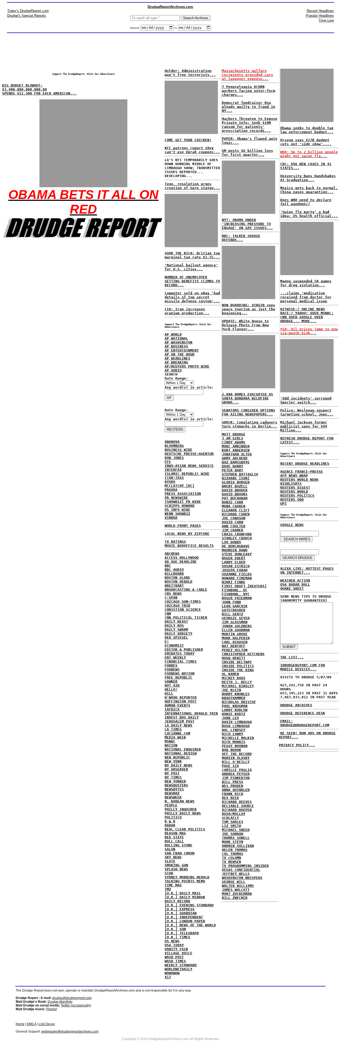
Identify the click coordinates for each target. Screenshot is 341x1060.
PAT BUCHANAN (234, 498)
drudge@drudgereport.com (72, 998)
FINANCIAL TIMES (181, 661)
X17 (168, 977)
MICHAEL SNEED (236, 830)
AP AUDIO (173, 370)
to (176, 28)
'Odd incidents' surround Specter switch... (305, 400)
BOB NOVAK (231, 750)
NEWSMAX (172, 793)
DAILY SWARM (176, 629)
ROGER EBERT (233, 558)
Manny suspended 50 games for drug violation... (305, 283)
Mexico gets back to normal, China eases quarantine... (309, 190)
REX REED (230, 798)
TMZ (168, 889)
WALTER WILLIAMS (238, 886)
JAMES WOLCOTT (236, 890)
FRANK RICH (232, 794)
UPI (283, 503)
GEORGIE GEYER (236, 618)
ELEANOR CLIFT (236, 510)
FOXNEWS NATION (179, 673)
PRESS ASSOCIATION (183, 494)
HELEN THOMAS (234, 850)
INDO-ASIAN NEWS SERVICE (189, 466)
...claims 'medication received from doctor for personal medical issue (305, 297)
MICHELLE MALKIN (238, 738)
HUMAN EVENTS (177, 705)
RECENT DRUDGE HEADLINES (304, 464)
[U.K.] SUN (175, 929)
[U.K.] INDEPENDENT (184, 917)
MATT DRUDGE (233, 434)
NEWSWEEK (173, 797)
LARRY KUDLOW (234, 710)
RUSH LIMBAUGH (236, 726)
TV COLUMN (231, 858)
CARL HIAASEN (234, 642)
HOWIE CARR (232, 502)
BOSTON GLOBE (177, 578)
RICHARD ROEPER (237, 810)
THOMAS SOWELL (236, 838)
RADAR (170, 825)
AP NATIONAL (176, 338)
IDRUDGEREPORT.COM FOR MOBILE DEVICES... (302, 667)
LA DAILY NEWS (178, 725)
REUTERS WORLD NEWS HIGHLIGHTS (299, 482)
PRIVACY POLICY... (297, 745)
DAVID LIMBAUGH (237, 722)
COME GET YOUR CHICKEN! (188, 140)
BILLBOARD (174, 574)
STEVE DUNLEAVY (237, 554)
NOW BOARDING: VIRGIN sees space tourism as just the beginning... (248, 309)
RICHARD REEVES (237, 802)
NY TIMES (173, 777)
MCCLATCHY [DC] (179, 486)
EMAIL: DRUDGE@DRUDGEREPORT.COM (304, 723)
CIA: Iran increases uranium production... (187, 311)
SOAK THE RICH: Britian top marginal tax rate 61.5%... (192, 255)
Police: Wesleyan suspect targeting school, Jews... (307, 412)
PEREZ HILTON (234, 650)
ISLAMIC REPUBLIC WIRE (187, 474)
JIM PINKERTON (236, 778)
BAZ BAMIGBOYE (236, 462)
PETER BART (232, 470)
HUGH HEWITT (233, 658)
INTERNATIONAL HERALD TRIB (191, 713)
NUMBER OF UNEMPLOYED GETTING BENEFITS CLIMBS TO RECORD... (192, 281)
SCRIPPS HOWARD (179, 506)
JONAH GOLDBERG (237, 626)
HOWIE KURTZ (233, 714)
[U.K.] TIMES (177, 937)
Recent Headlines (320, 11)
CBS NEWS (173, 594)
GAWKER (171, 681)
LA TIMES (173, 729)
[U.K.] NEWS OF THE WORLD (190, 925)
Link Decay (47, 1024)
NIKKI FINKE (233, 582)
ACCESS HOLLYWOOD (182, 558)
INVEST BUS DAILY (182, 717)
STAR (169, 873)
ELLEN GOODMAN (236, 630)
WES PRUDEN (232, 786)
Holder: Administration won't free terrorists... (190, 73)
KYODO (170, 482)
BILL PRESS (232, 782)
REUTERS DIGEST (295, 488)
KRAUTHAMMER (233, 698)
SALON (170, 849)
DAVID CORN (232, 522)
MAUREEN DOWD (234, 550)
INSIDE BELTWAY (237, 662)
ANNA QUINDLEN (236, 790)
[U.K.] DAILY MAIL (183, 893)
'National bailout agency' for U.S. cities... (191, 267)
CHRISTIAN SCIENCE (183, 609)
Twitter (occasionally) (76, 1005)
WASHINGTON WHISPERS (242, 878)
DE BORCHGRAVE (236, 546)
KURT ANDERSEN (236, 450)
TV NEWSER (231, 862)
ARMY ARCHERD (234, 458)
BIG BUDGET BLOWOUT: (22, 85)
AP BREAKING (176, 362)
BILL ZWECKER (234, 898)
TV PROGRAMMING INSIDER (245, 866)
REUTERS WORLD (294, 492)
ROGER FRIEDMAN (237, 598)
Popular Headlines (320, 16)
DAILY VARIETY (178, 633)
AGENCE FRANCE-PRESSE (301, 472)
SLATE (170, 861)
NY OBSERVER (176, 769)
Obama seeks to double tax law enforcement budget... (307, 130)
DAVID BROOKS (234, 494)
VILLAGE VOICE (178, 953)
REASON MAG (175, 833)
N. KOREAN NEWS (179, 801)
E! (167, 641)
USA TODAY (174, 945)
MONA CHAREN (233, 506)
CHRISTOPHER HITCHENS (243, 654)
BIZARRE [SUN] (236, 478)
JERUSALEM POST (179, 721)
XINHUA (171, 518)
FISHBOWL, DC (234, 590)
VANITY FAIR (176, 949)
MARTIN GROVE (234, 634)
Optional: (135, 28)
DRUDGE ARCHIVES (296, 705)
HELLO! (171, 689)
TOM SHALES (232, 822)
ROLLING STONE (178, 845)
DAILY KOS (174, 625)
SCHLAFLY (230, 818)
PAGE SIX (230, 766)
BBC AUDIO (174, 570)
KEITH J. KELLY (237, 682)
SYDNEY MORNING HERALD (187, 877)
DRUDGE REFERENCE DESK (302, 713)
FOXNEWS (172, 669)
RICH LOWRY (232, 734)
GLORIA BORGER (236, 482)
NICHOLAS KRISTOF (239, 702)
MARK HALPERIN (236, 638)
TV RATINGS (175, 542)
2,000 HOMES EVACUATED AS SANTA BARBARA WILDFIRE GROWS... (247, 398)
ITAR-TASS (174, 478)
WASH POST (174, 957)
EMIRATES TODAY (179, 653)
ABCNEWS (172, 554)
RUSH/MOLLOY (233, 814)
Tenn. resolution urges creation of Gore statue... (192, 186)
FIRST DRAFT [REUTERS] (244, 586)
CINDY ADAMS (233, 442)
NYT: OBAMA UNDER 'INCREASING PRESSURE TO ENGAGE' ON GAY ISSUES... (247, 224)
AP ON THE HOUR (179, 354)
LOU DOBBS (231, 542)
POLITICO (173, 817)
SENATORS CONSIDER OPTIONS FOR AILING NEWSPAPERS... (248, 412)
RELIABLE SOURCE (238, 806)
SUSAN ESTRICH (236, 566)
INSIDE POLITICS (238, 666)
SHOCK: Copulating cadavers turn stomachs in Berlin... (249, 424)
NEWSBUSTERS (176, 785)
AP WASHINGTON (178, 342)
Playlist (51, 1009)
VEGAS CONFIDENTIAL (241, 870)
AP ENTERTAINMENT (182, 350)
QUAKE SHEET (292, 588)
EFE (168, 462)
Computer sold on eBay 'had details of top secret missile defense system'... (192, 297)
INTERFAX (173, 470)
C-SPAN (171, 598)
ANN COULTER (233, 526)
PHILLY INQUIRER (181, 809)
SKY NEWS (173, 857)
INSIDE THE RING (238, 670)
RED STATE (174, 837)
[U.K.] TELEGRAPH (182, 933)
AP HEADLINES (177, 358)
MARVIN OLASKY (236, 758)
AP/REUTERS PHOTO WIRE (187, 366)
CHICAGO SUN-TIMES (183, 602)
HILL (169, 693)
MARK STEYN (232, 842)
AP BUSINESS (176, 346)
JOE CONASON (233, 518)
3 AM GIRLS (232, 438)
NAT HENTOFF (233, 646)
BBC (168, 566)
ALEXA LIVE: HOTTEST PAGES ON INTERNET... (307, 570)
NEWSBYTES (174, 789)
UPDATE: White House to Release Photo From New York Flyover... (245, 325)
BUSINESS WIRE (178, 450)
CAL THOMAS (232, 854)
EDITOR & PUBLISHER (184, 649)
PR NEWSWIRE (176, 498)
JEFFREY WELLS (236, 874)
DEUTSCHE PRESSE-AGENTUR (189, 454)
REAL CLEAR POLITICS (185, 829)
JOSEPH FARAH (234, 570)
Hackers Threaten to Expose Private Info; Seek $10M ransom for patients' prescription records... (249, 125)
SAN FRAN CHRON (179, 853)
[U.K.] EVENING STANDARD (189, 905)
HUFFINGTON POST (181, 701)
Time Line (326, 20)
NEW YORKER (175, 781)
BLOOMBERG (174, 446)
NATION (171, 745)
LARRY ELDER (233, 562)
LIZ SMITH (231, 826)
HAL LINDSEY (233, 730)
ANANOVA (172, 442)
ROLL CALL (174, 841)
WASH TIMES (175, 961)
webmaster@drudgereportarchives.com (70, 1031)
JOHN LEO (230, 718)
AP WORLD (173, 334)
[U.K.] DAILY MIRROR (185, 897)
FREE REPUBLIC (178, 677)
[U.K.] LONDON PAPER (185, 921)
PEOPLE (171, 805)
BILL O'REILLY (236, 762)
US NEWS (172, 941)
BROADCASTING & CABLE (186, 590)
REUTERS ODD (292, 500)
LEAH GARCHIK (234, 606)
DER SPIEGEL (176, 637)
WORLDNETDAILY (178, 969)
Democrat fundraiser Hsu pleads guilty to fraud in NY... (248, 107)
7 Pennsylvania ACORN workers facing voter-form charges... (248, 91)
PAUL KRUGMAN (234, 706)
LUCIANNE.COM (177, 733)
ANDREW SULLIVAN (238, 846)
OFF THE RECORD (237, 754)
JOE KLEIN (231, 690)
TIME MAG (173, 885)
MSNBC (170, 741)
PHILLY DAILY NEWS (183, 813)
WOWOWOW (172, 973)
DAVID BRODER (234, 490)
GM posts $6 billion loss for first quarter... (247, 153)
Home (20, 1024)
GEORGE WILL (233, 882)
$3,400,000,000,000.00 (24, 89)
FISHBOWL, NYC (236, 594)
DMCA (31, 1024)
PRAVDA (171, 490)
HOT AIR (172, 685)
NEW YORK (173, 761)
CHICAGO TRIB (177, 606)
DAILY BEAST (176, 621)
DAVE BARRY (232, 466)
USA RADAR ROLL (295, 584)
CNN (168, 613)
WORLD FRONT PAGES (183, 526)
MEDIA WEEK (175, 737)
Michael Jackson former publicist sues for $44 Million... (303, 426)
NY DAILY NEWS (178, 765)
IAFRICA (172, 709)
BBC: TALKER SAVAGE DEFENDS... (241, 238)
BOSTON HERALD (178, 582)
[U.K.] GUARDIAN (181, 913)
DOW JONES (174, 458)
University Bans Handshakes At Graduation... (308, 178)
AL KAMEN (230, 674)
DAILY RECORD (177, 901)
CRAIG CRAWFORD (237, 534)
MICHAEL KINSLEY (238, 686)
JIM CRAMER (232, 530)
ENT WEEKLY (175, 657)
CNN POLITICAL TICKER (186, 617)
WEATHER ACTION (295, 580)
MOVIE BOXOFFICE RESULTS (189, 546)
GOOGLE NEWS (292, 525)
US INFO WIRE (177, 510)
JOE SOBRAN (232, 834)
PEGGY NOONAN (234, 746)
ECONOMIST (174, 645)
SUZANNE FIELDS (237, 574)
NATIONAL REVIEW (181, 753)
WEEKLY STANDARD (181, 965)
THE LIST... (292, 657)
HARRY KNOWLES (236, 694)
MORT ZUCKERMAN (237, 894)
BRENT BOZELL (234, 486)
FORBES (171, 665)
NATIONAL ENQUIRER (183, 749)
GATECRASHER (233, 610)
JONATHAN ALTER (237, 454)
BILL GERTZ (232, 614)
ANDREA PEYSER (236, 774)
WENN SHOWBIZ (177, 514)
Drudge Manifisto (60, 1002)
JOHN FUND (231, 602)
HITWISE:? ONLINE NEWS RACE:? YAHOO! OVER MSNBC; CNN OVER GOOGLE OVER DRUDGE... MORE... (307, 315)
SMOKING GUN (176, 865)
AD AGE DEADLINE (181, 562)
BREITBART (174, 586)
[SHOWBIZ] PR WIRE (183, 502)
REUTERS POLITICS (297, 496)
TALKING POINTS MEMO (185, 881)
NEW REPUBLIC (177, 757)
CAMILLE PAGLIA (237, 770)
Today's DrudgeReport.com (28, 11)
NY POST (172, 773)
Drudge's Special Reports (26, 16)
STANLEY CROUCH (237, 538)
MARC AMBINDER (236, 446)
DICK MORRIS (233, 742)
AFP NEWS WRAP (294, 476)
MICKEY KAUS (233, 678)
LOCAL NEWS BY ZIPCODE (187, 534)
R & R (170, 821)
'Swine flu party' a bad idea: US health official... (309, 214)
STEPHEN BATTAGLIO (240, 474)
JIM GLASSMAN (234, 622)
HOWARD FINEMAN (237, 578)
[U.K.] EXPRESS (179, 909)
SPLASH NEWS (176, 869)
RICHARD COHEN (236, 514)
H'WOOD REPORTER (181, 697)
